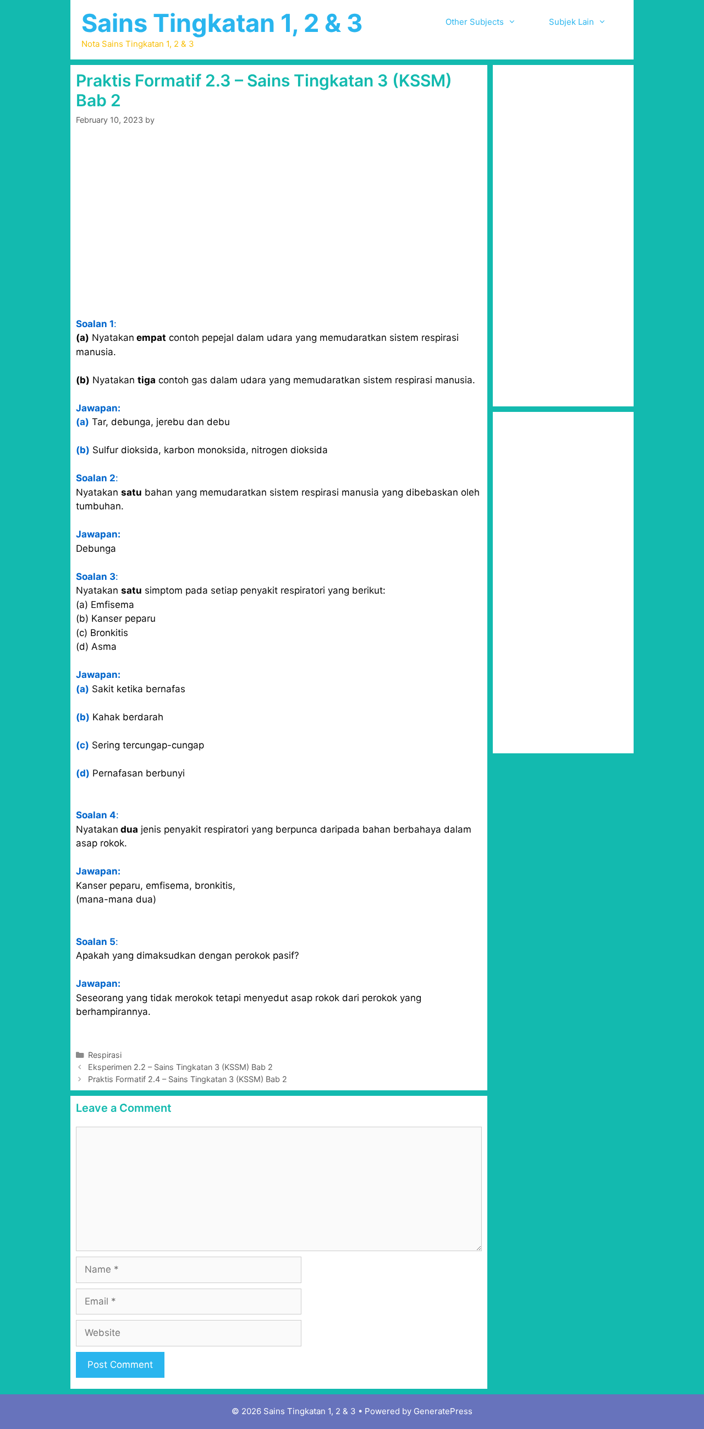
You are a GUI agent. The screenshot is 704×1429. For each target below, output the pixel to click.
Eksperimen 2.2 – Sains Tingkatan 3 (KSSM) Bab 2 (180, 1067)
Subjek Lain (571, 22)
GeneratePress (443, 1411)
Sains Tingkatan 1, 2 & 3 (222, 23)
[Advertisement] (279, 221)
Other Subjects (475, 22)
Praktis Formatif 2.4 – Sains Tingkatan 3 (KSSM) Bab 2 (187, 1079)
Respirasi (105, 1054)
